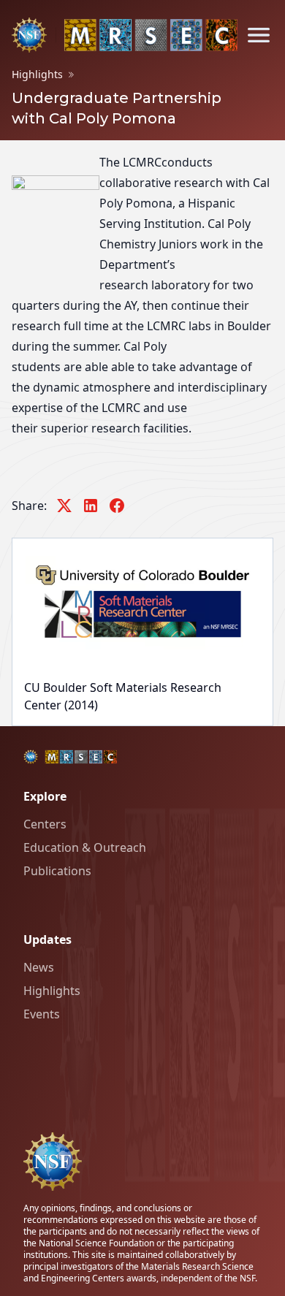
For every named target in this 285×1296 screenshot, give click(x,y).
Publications (57, 871)
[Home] (125, 35)
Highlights (37, 74)
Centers (44, 824)
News (38, 967)
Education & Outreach (84, 847)
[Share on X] (64, 505)
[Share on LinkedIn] (90, 505)
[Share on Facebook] (117, 505)
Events (41, 1014)
